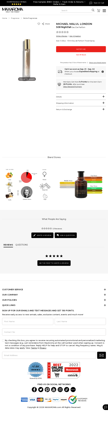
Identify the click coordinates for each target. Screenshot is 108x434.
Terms (34, 348)
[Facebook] (34, 389)
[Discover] (48, 399)
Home (4, 18)
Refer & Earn (59, 4)
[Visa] (32, 399)
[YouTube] (53, 389)
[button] (39, 24)
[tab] (81, 96)
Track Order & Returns (73, 2)
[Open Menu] (104, 10)
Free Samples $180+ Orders (46, 2)
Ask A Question (75, 36)
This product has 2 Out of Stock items (73, 62)
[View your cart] (98, 10)
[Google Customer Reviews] (77, 399)
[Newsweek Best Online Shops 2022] (64, 371)
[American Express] (24, 399)
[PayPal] (55, 399)
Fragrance (15, 18)
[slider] (54, 135)
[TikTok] (66, 389)
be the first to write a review (54, 263)
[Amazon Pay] (63, 399)
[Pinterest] (47, 389)
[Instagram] (60, 389)
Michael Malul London (74, 24)
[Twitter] (40, 389)
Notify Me (81, 49)
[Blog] (73, 389)
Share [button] (47, 24)
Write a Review (61, 36)
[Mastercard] (40, 399)
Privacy (43, 348)
